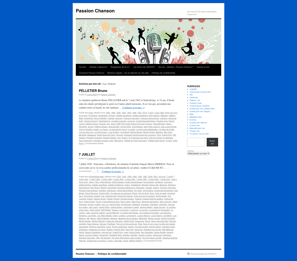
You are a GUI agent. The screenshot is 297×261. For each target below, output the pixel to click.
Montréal (82, 135)
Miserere (159, 132)
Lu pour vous (195, 125)
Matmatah (143, 218)
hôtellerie (136, 204)
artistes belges (85, 185)
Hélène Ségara (101, 126)
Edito (192, 114)
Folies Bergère (159, 123)
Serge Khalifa (160, 232)
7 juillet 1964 (118, 179)
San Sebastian (147, 232)
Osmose (102, 224)
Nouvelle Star (162, 221)
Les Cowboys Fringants (149, 212)
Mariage (113, 218)
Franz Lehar (125, 201)
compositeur (148, 190)
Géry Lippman (166, 201)
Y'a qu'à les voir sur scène (199, 133)
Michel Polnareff (168, 218)
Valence (82, 240)
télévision (167, 235)
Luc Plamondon (101, 132)
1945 (124, 176)
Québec (82, 137)
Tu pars (169, 140)
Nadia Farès (129, 221)
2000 (150, 176)
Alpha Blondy (105, 182)
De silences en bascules (121, 193)
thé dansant (105, 238)
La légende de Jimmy (118, 129)
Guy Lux (105, 204)
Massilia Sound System (128, 218)
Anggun (112, 115)
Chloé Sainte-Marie (125, 190)
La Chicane (124, 210)
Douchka (171, 193)
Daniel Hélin (104, 193)
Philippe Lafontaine (97, 226)
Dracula (102, 123)
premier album (155, 226)
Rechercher (212, 142)
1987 (145, 176)
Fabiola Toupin (99, 198)
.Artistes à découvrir (98, 66)
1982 (140, 176)
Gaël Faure (136, 201)
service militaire (92, 235)
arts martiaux (154, 115)
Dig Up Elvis (143, 193)
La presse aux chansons (198, 122)
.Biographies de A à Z (120, 66)
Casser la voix (203, 66)
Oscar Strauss (93, 224)
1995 (134, 112)
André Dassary (118, 182)
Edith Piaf (120, 123)
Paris (159, 135)
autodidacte (136, 185)
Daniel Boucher (91, 193)
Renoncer (138, 229)
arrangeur (168, 182)
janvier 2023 (125, 126)
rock (119, 137)
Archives (190, 150)
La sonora (143, 210)
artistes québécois (140, 115)
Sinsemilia (103, 235)
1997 (139, 112)
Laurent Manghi (112, 212)
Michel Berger (136, 132)
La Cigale (104, 129)
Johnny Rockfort (86, 129)
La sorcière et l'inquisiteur (159, 210)
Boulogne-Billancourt (126, 187)
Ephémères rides (96, 176)
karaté (96, 129)
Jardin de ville (159, 207)
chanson (119, 118)
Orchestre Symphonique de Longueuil (140, 135)
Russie (125, 137)
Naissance (91, 135)
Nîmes (147, 221)
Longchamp (131, 215)
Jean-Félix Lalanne (152, 126)
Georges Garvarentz (150, 201)
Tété (98, 238)
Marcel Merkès (103, 218)
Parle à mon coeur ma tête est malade (159, 224)
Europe (149, 123)
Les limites (91, 215)
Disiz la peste (160, 193)
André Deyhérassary (133, 182)
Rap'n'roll (129, 229)
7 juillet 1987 (141, 179)
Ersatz (90, 198)
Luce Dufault (113, 132)
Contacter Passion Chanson (91, 72)
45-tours (162, 176)
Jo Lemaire (171, 207)
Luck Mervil (125, 132)
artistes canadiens (124, 115)
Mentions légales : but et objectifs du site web (127, 72)
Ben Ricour (95, 187)
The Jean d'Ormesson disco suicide (126, 238)
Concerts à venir (196, 103)
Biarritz (104, 187)
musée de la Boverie (114, 221)
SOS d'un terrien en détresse (161, 137)
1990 (118, 112)
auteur (127, 185)
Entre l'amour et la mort (135, 123)
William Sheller (135, 240)
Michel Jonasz (154, 218)
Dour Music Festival (92, 196)
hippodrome (126, 204)
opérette (82, 224)
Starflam (134, 235)
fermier (116, 198)
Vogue (125, 240)
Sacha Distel (134, 232)
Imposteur (145, 204)
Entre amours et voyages (144, 196)
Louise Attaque (143, 215)
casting (156, 187)
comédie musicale (118, 121)
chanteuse (111, 190)
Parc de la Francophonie (126, 224)
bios (91, 112)
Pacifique (111, 224)
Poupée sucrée (141, 226)
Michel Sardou (85, 221)
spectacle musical (100, 140)
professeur (83, 229)
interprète (163, 204)
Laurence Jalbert (98, 212)
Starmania (118, 140)
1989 (113, 112)
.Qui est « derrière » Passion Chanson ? (176, 66)
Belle (81, 118)
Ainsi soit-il (83, 182)
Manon (93, 218)
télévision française (87, 238)
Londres (121, 215)
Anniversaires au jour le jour (200, 92)
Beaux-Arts (154, 185)
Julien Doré (84, 210)
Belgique (163, 185)
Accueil (82, 66)
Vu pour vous (195, 131)
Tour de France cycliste (151, 238)
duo (108, 123)
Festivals (193, 119)
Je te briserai (137, 126)
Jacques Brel (113, 126)
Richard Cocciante (94, 137)
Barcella (145, 185)
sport (111, 140)
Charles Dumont (91, 121)
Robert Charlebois (92, 232)
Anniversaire (148, 182)
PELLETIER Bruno (93, 90)
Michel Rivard (149, 132)
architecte (159, 182)
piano (108, 226)
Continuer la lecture (133, 107)
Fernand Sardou (127, 198)
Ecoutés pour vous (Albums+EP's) (202, 108)
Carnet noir (194, 97)
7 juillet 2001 (165, 179)
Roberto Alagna (109, 137)
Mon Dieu (168, 132)
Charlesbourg (104, 121)
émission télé (111, 196)
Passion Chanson (95, 10)
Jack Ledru (93, 207)
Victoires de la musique (96, 240)
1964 (134, 176)
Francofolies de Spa (111, 201)
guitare (98, 204)
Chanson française (131, 118)
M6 (88, 218)
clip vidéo (138, 190)
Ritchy (81, 232)
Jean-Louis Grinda (168, 126)
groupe (91, 126)
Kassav (115, 210)
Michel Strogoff (98, 221)
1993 (129, 112)
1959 (129, 176)
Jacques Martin (146, 207)
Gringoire (83, 126)
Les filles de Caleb (166, 129)
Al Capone (92, 115)
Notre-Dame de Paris (106, 135)
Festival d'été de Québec (152, 198)
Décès (135, 193)
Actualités (193, 89)
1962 (108, 112)
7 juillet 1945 (94, 179)
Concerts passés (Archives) (200, 105)
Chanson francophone (149, 118)
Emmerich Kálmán (125, 196)
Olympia (119, 135)
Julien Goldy (95, 210)
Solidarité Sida (115, 235)
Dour (81, 196)
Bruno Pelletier (100, 118)
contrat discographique (145, 121)
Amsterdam (103, 115)
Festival (138, 198)
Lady (88, 212)
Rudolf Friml (118, 232)
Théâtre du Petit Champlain (135, 140)
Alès (97, 182)
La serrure (134, 210)
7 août (150, 112)
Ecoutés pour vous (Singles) (200, 111)
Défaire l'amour (92, 123)
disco (152, 193)
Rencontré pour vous (197, 128)
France (99, 201)
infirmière (154, 204)
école (113, 123)
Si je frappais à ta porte (138, 137)
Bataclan (164, 115)
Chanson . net (195, 100)
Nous (153, 221)
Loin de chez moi (86, 132)
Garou (168, 123)
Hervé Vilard (115, 204)
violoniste (118, 240)
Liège (115, 215)
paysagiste (83, 226)
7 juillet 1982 (129, 179)
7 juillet (170, 176)
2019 (145, 112)
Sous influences (85, 140)
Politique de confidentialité (163, 72)
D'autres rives (162, 121)
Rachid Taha (119, 229)
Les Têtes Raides (104, 215)
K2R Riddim (106, 210)
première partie (168, 226)
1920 (119, 176)
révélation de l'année (152, 229)
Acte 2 (174, 179)
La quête (131, 129)
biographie (88, 118)
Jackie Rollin (104, 207)
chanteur (163, 118)
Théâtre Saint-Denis (156, 140)
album (91, 182)
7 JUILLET (87, 154)
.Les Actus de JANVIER (144, 66)
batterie (172, 115)
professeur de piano (97, 229)
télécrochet (157, 235)
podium (131, 226)
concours (131, 121)
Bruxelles (140, 187)
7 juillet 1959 (106, 179)
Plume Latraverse (119, 226)
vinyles (110, 240)
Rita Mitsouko (168, 229)
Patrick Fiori (167, 135)
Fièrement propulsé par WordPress (203, 253)
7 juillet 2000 (153, 179)
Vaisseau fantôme (169, 238)
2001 (155, 176)
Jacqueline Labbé (131, 207)
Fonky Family (89, 201)
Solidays (126, 235)
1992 (124, 112)
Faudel (110, 198)
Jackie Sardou (117, 207)
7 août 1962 (159, 112)
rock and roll (106, 232)
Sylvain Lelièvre (145, 235)
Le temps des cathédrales (147, 129)
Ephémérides (161, 196)
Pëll (174, 135)
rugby (126, 232)
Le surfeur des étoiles (129, 212)
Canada (111, 118)
